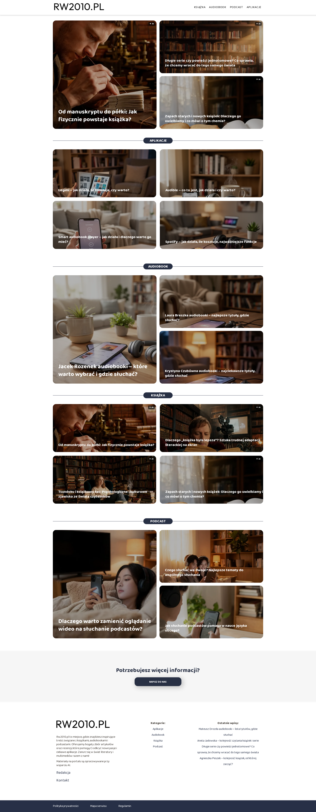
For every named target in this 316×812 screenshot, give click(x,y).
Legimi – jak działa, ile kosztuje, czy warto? (93, 190)
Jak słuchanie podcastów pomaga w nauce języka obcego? (206, 628)
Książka (200, 7)
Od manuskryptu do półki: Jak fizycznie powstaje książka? (97, 115)
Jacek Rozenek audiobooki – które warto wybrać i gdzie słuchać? (102, 370)
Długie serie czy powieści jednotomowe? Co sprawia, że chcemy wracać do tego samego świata (209, 63)
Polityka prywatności (65, 806)
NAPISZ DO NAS (158, 682)
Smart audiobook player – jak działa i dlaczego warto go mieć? (104, 239)
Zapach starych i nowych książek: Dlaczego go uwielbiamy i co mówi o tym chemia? (203, 118)
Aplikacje (254, 7)
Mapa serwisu (98, 806)
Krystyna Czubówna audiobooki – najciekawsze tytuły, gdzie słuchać (210, 373)
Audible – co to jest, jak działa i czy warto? (200, 190)
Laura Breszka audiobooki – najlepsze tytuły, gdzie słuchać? (207, 317)
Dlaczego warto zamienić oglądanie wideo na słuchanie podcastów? (104, 625)
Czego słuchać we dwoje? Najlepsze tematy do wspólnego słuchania (204, 572)
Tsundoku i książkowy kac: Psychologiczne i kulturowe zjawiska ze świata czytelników (102, 494)
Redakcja (63, 772)
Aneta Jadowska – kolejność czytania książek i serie (228, 740)
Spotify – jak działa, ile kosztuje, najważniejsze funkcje (211, 241)
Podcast (236, 7)
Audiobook (217, 7)
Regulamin (124, 806)
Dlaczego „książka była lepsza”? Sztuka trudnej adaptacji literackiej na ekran (212, 442)
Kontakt (62, 780)
